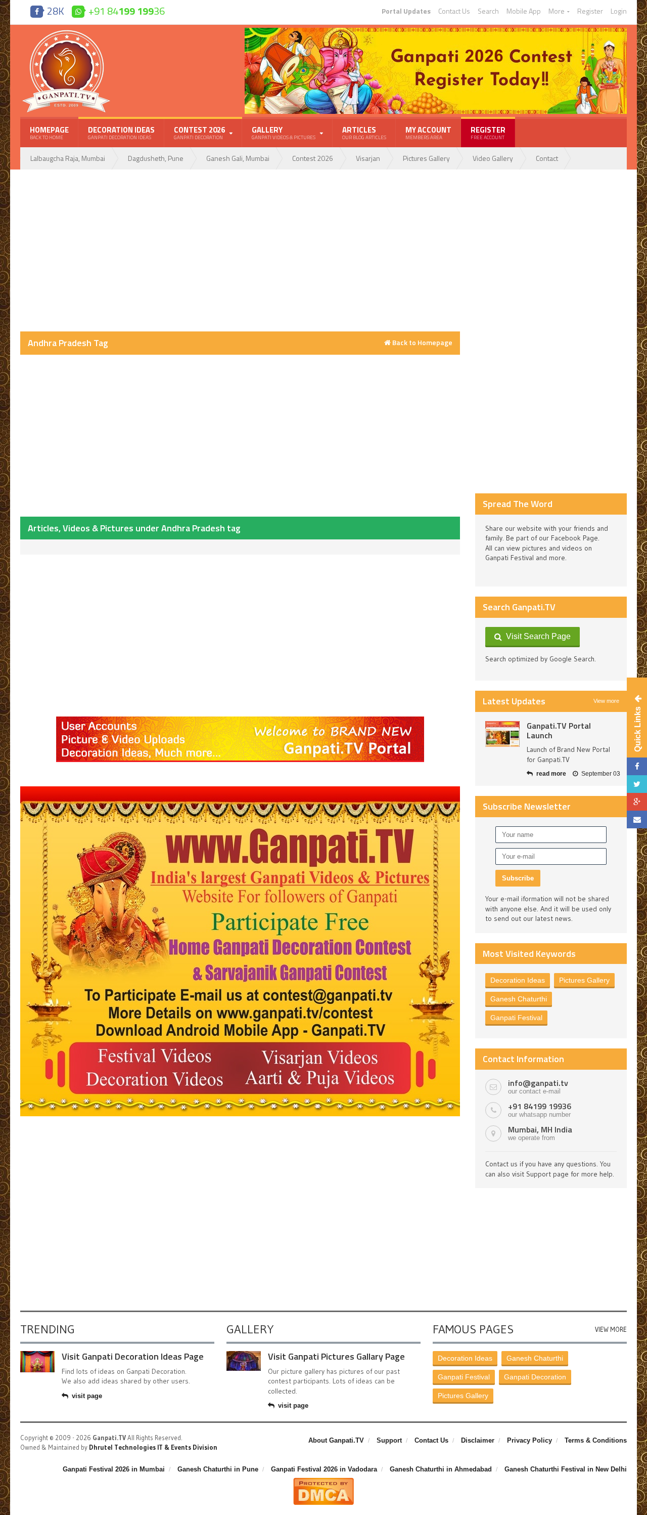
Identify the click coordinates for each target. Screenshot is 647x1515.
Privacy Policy (529, 1440)
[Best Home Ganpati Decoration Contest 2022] (240, 790)
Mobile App (523, 11)
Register (590, 11)
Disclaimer (477, 1440)
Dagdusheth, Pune (155, 158)
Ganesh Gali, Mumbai (237, 158)
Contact (547, 158)
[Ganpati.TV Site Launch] (502, 734)
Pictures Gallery (426, 158)
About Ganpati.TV (336, 1440)
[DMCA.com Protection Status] (323, 1481)
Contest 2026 (312, 158)
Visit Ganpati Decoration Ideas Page (133, 1356)
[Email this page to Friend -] (637, 819)
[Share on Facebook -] (637, 766)
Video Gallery (493, 158)
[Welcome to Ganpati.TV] (240, 720)
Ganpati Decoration (535, 1377)
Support (389, 1440)
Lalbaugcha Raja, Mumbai (67, 158)
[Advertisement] (240, 250)
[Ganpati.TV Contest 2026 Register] (436, 31)
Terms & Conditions (596, 1440)
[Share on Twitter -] (637, 784)
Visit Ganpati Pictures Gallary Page (336, 1356)
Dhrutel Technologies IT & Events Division (153, 1447)
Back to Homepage (421, 342)
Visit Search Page (536, 636)
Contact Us (454, 11)
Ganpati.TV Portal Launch (559, 730)
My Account (428, 132)
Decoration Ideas (121, 132)
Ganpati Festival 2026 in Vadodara (324, 1469)
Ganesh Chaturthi (518, 999)
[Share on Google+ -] (637, 802)
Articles (364, 132)
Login (619, 11)
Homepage (49, 132)
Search (488, 11)
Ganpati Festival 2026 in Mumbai (114, 1469)
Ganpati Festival (516, 1018)
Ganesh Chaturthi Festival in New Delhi (565, 1469)
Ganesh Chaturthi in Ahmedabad (441, 1469)
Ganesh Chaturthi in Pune (217, 1469)
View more (606, 701)
